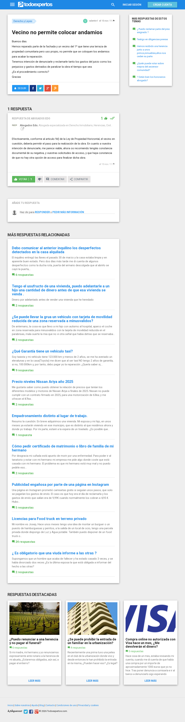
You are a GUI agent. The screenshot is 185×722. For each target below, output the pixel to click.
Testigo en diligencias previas (152, 39)
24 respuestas (25, 541)
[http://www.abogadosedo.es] (22, 129)
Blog (41, 705)
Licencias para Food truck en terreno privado (49, 519)
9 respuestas (25, 370)
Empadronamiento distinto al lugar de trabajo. (49, 416)
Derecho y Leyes (23, 21)
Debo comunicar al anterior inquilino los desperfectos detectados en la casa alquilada (56, 250)
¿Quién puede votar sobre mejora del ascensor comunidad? (150, 66)
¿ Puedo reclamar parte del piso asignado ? (153, 31)
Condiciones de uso (66, 705)
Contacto (50, 705)
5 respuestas (25, 507)
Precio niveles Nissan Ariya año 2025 (42, 381)
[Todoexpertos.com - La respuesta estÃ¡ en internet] (35, 4)
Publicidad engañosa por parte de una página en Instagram (60, 484)
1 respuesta (24, 435)
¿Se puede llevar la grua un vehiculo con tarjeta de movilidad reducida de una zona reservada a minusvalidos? (62, 319)
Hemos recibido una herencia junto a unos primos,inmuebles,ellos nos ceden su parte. (152, 51)
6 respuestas (25, 275)
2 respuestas (25, 305)
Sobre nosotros (22, 705)
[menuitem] (33, 88)
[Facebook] (30, 711)
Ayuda (34, 705)
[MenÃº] (12, 4)
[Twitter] (25, 711)
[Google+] (36, 711)
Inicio (10, 705)
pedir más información (68, 212)
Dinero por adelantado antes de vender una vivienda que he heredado (53, 299)
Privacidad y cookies (88, 705)
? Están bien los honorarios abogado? (151, 79)
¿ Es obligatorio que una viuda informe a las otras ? (54, 553)
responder (42, 212)
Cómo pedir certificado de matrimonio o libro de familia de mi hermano (63, 448)
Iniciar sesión (132, 4)
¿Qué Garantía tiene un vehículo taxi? (42, 351)
